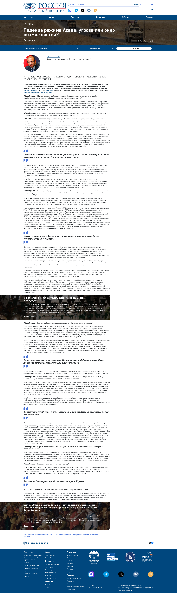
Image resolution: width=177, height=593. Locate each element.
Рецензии (70, 569)
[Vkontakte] (89, 10)
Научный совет (29, 571)
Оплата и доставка (51, 570)
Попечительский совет (31, 565)
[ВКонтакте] (152, 543)
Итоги (47, 587)
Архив (51, 17)
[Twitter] (82, 10)
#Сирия (86, 534)
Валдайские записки (74, 572)
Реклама (26, 576)
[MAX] (69, 10)
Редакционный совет (31, 568)
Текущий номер (50, 558)
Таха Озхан (53, 56)
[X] (150, 543)
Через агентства (50, 578)
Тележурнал (71, 589)
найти (136, 4)
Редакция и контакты (31, 574)
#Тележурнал (95, 534)
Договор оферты (50, 573)
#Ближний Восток (42, 534)
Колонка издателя (73, 555)
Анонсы (47, 585)
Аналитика (100, 17)
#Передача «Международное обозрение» (66, 534)
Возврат (48, 575)
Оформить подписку (52, 564)
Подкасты (70, 581)
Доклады (70, 566)
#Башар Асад (29, 534)
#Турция (27, 536)
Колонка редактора (73, 558)
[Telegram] (76, 10)
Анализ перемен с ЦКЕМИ (75, 586)
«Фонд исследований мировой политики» (31, 559)
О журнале (28, 17)
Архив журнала (50, 555)
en (152, 5)
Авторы (26, 562)
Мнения (69, 561)
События (125, 17)
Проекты (149, 17)
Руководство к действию (75, 584)
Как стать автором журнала (33, 555)
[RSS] (95, 10)
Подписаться (134, 48)
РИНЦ (151, 10)
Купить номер (49, 567)
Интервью (29, 40)
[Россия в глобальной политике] (45, 7)
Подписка (75, 17)
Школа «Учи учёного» (74, 578)
